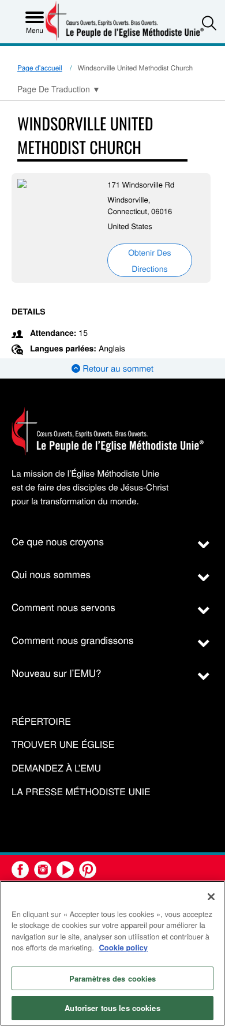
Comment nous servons (63, 607)
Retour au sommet (116, 368)
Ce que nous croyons (58, 541)
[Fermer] (211, 896)
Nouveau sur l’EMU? (57, 672)
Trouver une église (63, 745)
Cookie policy (123, 947)
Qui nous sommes (51, 574)
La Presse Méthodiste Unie (81, 792)
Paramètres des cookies (112, 978)
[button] (209, 23)
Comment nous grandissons (73, 639)
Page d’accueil (39, 68)
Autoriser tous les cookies (112, 1007)
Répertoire (41, 722)
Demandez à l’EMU (56, 768)
